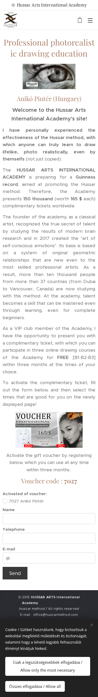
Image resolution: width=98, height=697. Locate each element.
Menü (90, 20)
